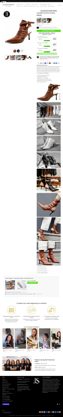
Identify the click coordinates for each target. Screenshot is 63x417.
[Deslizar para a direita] (33, 58)
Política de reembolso (19, 415)
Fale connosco (5, 382)
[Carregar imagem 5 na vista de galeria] (29, 57)
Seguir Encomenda (5, 385)
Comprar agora (32, 282)
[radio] (46, 38)
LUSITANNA (13, 415)
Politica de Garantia (6, 396)
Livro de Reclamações (6, 399)
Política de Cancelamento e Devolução (7, 394)
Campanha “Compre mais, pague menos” (8, 390)
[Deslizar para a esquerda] (3, 58)
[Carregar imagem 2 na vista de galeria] (12, 57)
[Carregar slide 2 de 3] (48, 61)
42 (55, 27)
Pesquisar (4, 379)
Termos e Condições (6, 397)
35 (37, 27)
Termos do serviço (33, 415)
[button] (22, 4)
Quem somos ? (5, 380)
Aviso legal (44, 415)
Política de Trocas (5, 391)
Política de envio (39, 415)
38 (45, 27)
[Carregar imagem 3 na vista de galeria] (18, 57)
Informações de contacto (50, 415)
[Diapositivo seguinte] (50, 61)
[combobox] (24, 292)
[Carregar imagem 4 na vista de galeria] (24, 57)
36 (40, 27)
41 (53, 27)
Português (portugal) (6, 412)
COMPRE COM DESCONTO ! (47, 53)
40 (50, 27)
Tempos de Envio (5, 387)
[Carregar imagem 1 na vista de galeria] (7, 57)
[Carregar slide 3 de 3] (49, 61)
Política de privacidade (6, 384)
